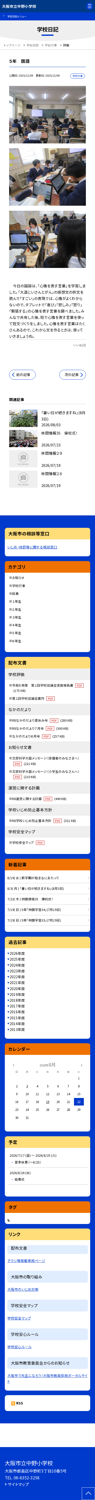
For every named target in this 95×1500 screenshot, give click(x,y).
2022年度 (17, 976)
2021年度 (17, 982)
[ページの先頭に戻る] (88, 1494)
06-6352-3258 (27, 1477)
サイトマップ (18, 1484)
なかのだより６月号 (38, 736)
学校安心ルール (19, 1346)
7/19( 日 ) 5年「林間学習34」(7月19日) (34, 909)
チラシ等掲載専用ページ (26, 1260)
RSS (19, 1402)
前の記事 (23, 374)
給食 (15, 593)
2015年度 (17, 1017)
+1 (21, 259)
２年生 (16, 609)
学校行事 (18, 585)
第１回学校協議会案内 (32, 698)
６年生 (16, 640)
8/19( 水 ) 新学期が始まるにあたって (33, 877)
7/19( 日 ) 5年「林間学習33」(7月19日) (34, 920)
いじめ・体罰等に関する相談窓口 (32, 546)
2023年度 (17, 970)
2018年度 (17, 1000)
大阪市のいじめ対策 (23, 1289)
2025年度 (17, 959)
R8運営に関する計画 (39, 798)
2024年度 (17, 965)
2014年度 (17, 1023)
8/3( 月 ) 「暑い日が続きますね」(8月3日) (35, 888)
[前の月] (13, 1064)
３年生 (16, 617)
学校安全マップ (27, 842)
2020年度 (17, 988)
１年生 (16, 601)
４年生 (16, 625)
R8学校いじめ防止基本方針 (44, 820)
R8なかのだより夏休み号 (42, 720)
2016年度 (17, 1011)
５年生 (16, 632)
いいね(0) (79, 345)
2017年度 (17, 1005)
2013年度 (17, 1029)
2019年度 (17, 994)
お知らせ (18, 577)
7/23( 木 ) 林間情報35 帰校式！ (30, 899)
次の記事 (72, 374)
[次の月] (81, 1064)
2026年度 (17, 953)
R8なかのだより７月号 (40, 728)
